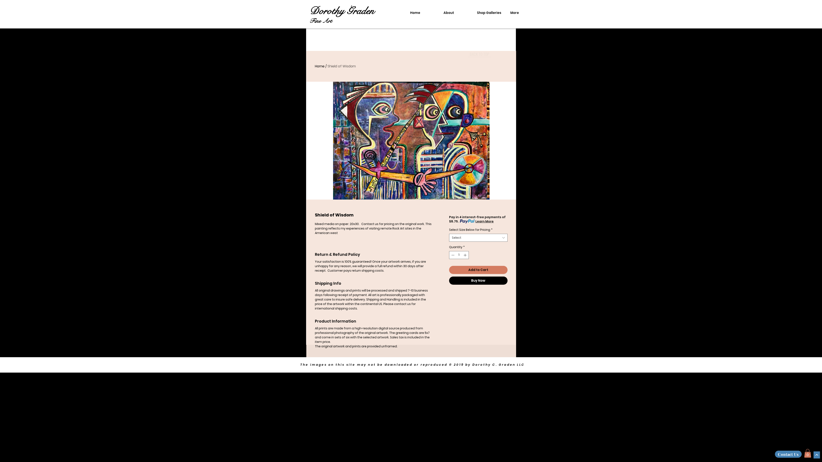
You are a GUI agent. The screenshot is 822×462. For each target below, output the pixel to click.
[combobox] (478, 238)
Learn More (484, 221)
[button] (807, 453)
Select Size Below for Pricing (471, 230)
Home (320, 66)
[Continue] (816, 454)
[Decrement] (452, 255)
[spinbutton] (459, 255)
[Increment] (465, 255)
